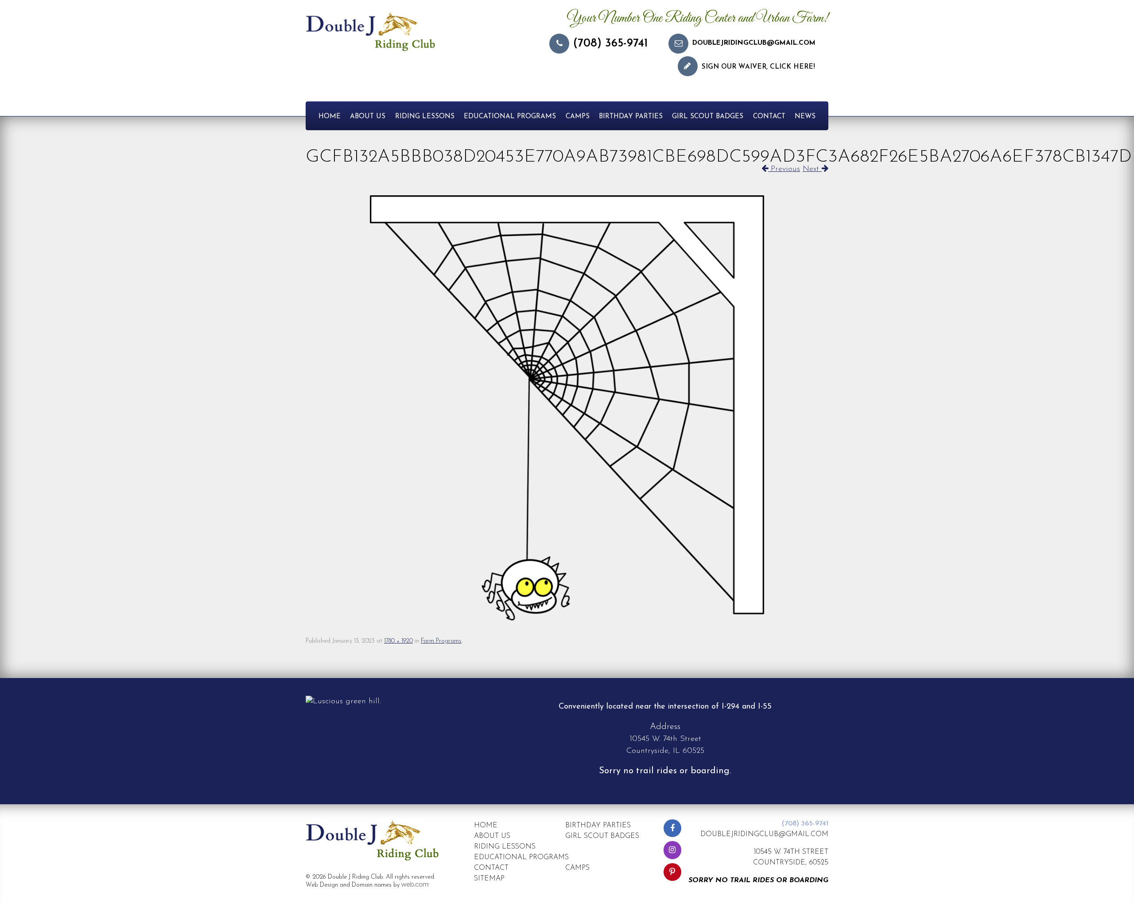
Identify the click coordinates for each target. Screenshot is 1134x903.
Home (329, 116)
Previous (784, 169)
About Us (367, 116)
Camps (578, 116)
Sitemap (489, 878)
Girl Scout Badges (707, 116)
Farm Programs (441, 641)
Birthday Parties (631, 116)
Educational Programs (510, 116)
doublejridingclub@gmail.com (754, 43)
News (805, 116)
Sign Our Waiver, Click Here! (758, 67)
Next (812, 169)
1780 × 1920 (398, 641)
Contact (769, 116)
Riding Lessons (424, 116)
